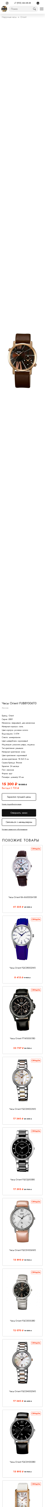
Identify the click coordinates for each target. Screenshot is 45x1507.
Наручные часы (9, 17)
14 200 (27, 1331)
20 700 (27, 1189)
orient (23, 17)
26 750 (27, 1048)
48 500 (27, 907)
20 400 (27, 1119)
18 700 (27, 1260)
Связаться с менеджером (19, 822)
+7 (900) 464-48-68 (22, 3)
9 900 (26, 978)
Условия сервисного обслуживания (14, 829)
